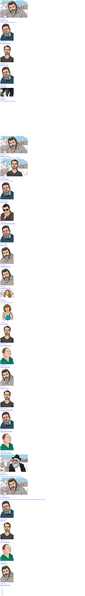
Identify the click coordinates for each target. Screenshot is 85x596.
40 (2, 594)
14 (2, 592)
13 (2, 591)
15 (2, 593)
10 (2, 589)
